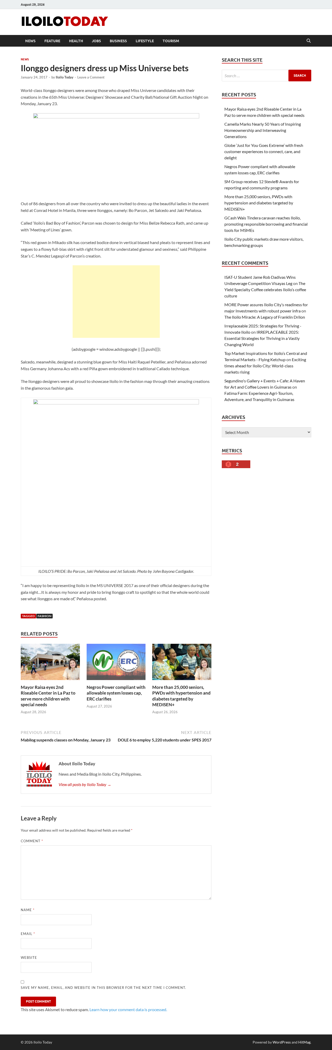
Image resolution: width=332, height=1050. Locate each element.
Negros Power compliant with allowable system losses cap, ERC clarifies (116, 692)
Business (118, 41)
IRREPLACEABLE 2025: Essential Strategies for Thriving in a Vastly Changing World (262, 338)
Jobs (96, 41)
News (30, 41)
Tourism (171, 41)
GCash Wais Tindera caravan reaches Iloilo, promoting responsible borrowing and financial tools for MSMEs (266, 224)
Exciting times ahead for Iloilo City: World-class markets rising (265, 365)
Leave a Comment (91, 77)
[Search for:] (266, 75)
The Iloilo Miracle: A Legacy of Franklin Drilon (264, 317)
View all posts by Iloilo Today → (85, 784)
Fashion (44, 616)
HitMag (304, 1042)
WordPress (282, 1042)
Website (29, 957)
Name (27, 910)
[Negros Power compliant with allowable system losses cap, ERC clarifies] (116, 663)
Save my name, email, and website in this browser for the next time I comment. (103, 987)
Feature (52, 41)
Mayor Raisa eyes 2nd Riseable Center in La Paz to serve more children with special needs (48, 695)
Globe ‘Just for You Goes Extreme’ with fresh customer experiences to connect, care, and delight (263, 151)
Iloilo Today (64, 77)
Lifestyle (145, 41)
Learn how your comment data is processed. (128, 1009)
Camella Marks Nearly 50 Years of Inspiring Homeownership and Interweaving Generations (262, 130)
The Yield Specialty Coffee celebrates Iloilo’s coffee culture (265, 289)
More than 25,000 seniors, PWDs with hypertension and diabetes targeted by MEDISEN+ (181, 695)
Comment (32, 841)
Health (76, 41)
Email (28, 934)
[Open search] (309, 41)
